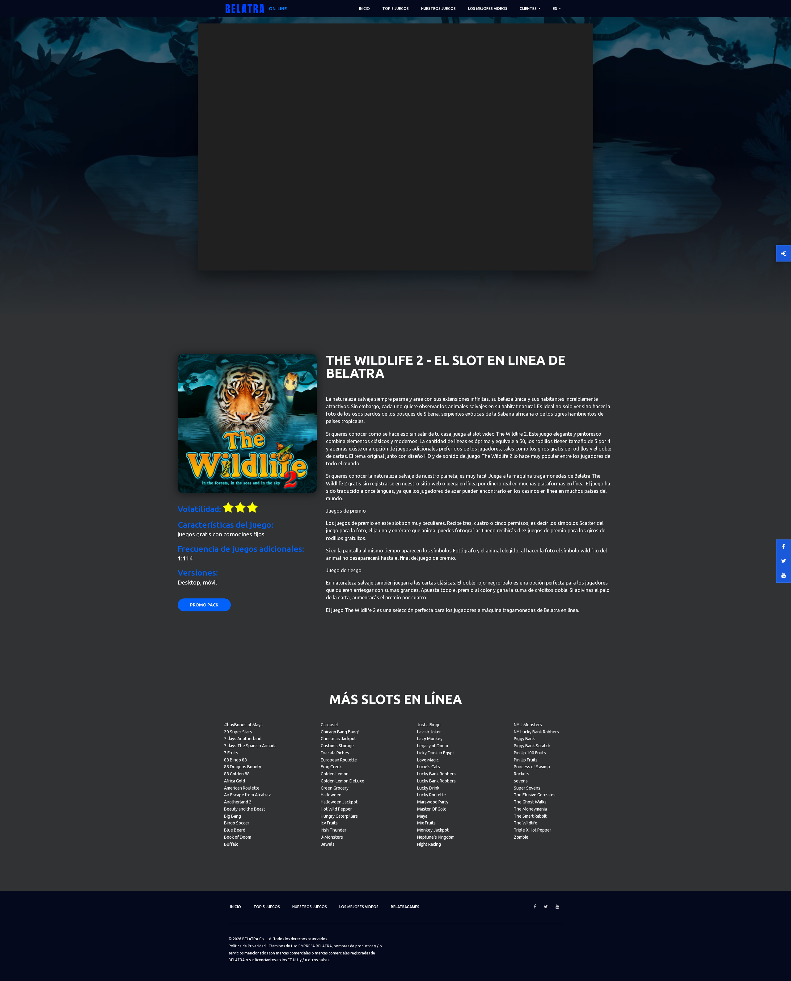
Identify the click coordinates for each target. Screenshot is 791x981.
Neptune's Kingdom (436, 837)
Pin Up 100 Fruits (530, 752)
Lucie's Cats (428, 766)
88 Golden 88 (237, 773)
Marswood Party (432, 801)
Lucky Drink (428, 788)
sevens (521, 780)
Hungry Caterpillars (339, 816)
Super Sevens (527, 788)
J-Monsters (332, 837)
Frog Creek (331, 766)
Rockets (521, 773)
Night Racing (429, 844)
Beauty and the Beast (244, 809)
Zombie (521, 837)
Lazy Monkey (429, 738)
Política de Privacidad (247, 946)
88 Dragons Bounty (242, 766)
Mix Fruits (426, 822)
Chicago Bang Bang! (340, 731)
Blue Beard (234, 830)
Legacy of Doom (432, 745)
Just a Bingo (429, 724)
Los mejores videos (487, 8)
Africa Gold (234, 780)
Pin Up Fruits (526, 759)
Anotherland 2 (238, 801)
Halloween (331, 794)
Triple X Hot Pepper (532, 830)
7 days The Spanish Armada (250, 745)
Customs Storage (337, 745)
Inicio (364, 8)
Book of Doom (237, 837)
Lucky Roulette (431, 794)
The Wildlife (525, 822)
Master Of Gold (431, 809)
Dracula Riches (335, 752)
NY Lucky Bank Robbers (536, 731)
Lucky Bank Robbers (436, 773)
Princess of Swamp (532, 766)
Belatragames (405, 907)
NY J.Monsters (528, 724)
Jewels (328, 844)
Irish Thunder (333, 830)
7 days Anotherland (242, 738)
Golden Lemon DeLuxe (342, 780)
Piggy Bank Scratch (532, 745)
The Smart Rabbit (530, 816)
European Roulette (339, 759)
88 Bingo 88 (235, 759)
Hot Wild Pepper (336, 809)
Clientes (529, 8)
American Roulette (242, 788)
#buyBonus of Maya (243, 724)
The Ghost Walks (530, 801)
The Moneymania (530, 809)
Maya (422, 816)
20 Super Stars (238, 731)
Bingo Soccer (236, 822)
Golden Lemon (335, 773)
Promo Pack (204, 604)
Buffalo (231, 844)
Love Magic (428, 759)
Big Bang (232, 816)
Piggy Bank (524, 738)
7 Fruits (231, 752)
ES (555, 8)
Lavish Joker (429, 731)
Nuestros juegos (438, 8)
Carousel (329, 724)
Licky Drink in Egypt (435, 752)
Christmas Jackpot (338, 738)
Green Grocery (335, 788)
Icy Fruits (329, 822)
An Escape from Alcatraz (247, 794)
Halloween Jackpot (339, 801)
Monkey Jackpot (433, 830)
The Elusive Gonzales (535, 794)
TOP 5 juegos (395, 8)
